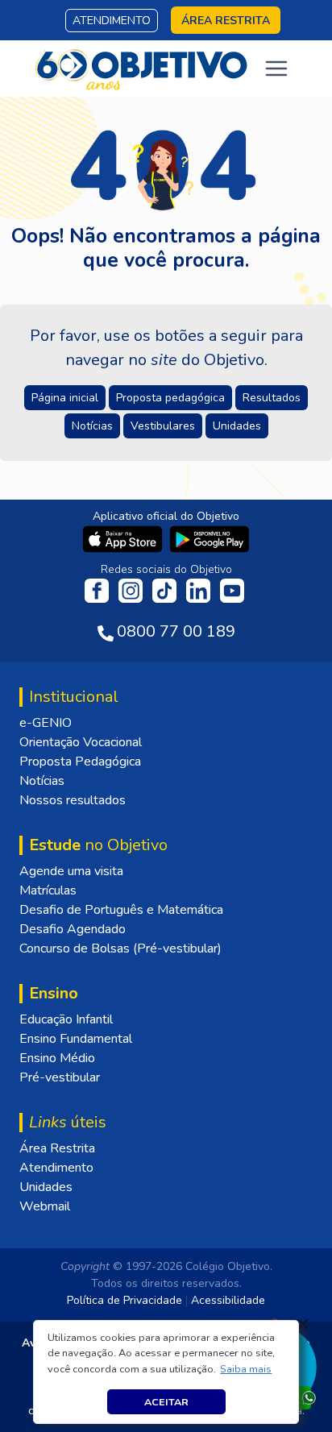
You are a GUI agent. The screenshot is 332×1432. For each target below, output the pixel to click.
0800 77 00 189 (176, 631)
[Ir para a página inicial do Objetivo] (142, 68)
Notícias (41, 781)
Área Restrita (57, 1148)
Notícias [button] (92, 426)
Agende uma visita (71, 871)
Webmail (44, 1206)
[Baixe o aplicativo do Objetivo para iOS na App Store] (124, 538)
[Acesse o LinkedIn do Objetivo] (200, 590)
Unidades (46, 1187)
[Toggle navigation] (276, 68)
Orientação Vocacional (80, 742)
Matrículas (48, 890)
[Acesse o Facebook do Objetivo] (100, 590)
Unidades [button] (237, 426)
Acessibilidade (228, 1300)
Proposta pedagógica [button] (170, 397)
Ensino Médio (57, 1058)
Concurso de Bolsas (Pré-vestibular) (120, 948)
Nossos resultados (72, 800)
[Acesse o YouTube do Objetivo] (232, 590)
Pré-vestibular (59, 1077)
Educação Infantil (66, 1019)
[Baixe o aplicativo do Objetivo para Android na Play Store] (209, 538)
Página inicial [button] (64, 397)
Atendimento (112, 20)
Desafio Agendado (72, 929)
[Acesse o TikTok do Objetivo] (166, 590)
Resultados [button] (272, 397)
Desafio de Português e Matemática (121, 910)
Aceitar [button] (166, 1402)
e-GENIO (45, 723)
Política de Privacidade (124, 1300)
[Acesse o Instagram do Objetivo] (132, 590)
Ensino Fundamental (75, 1039)
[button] (246, 1369)
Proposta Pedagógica (80, 761)
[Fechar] (303, 1324)
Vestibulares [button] (163, 426)
